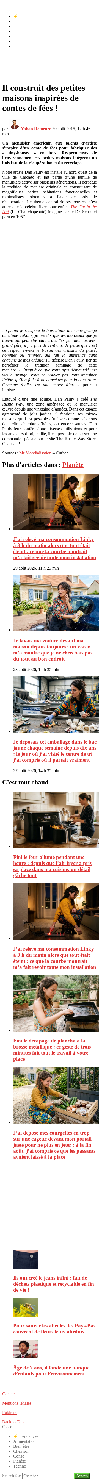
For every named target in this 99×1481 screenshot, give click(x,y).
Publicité (9, 1412)
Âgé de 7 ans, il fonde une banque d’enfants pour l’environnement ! (51, 1371)
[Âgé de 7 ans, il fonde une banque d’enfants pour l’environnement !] (55, 1350)
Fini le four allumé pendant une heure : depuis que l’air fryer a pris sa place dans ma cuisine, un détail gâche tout (52, 866)
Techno (19, 46)
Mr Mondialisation (35, 453)
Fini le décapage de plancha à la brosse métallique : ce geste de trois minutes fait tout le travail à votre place (52, 1050)
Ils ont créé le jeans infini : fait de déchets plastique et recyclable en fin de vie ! (53, 1284)
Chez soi (20, 31)
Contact (9, 1393)
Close (7, 1426)
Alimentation (24, 21)
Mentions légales (16, 1403)
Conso (18, 36)
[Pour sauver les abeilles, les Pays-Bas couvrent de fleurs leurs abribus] (55, 1308)
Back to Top (13, 1421)
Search (82, 1476)
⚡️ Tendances (25, 16)
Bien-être (21, 26)
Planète (19, 41)
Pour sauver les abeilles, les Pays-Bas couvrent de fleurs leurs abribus (54, 1329)
